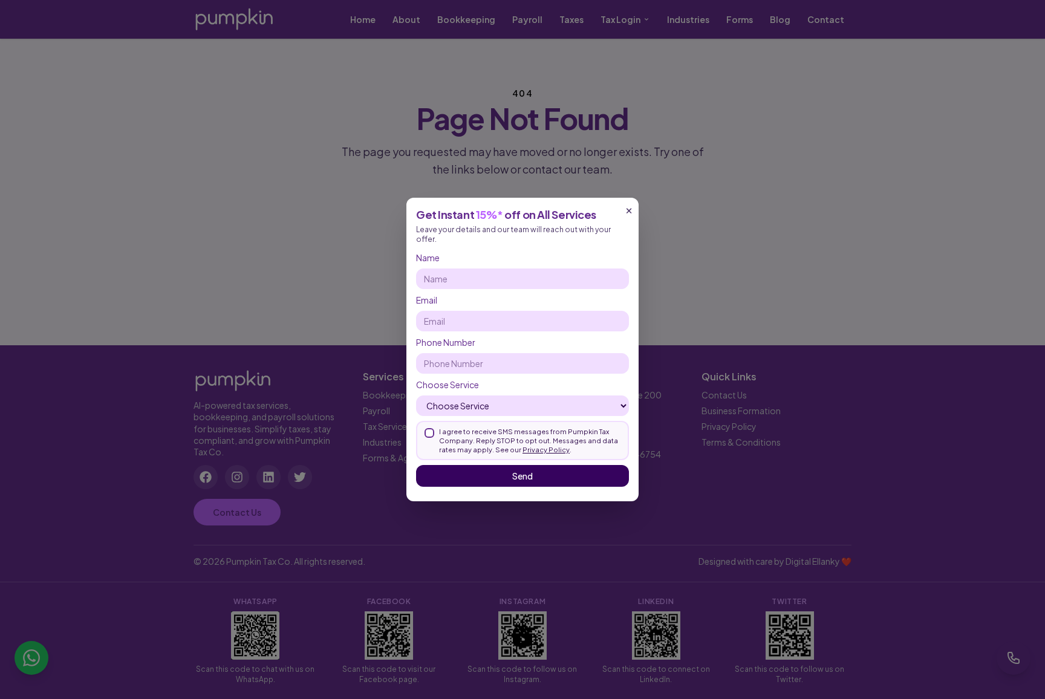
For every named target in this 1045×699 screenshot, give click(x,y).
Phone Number (445, 342)
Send (522, 475)
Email (426, 299)
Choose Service (447, 384)
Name (428, 257)
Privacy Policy (546, 450)
